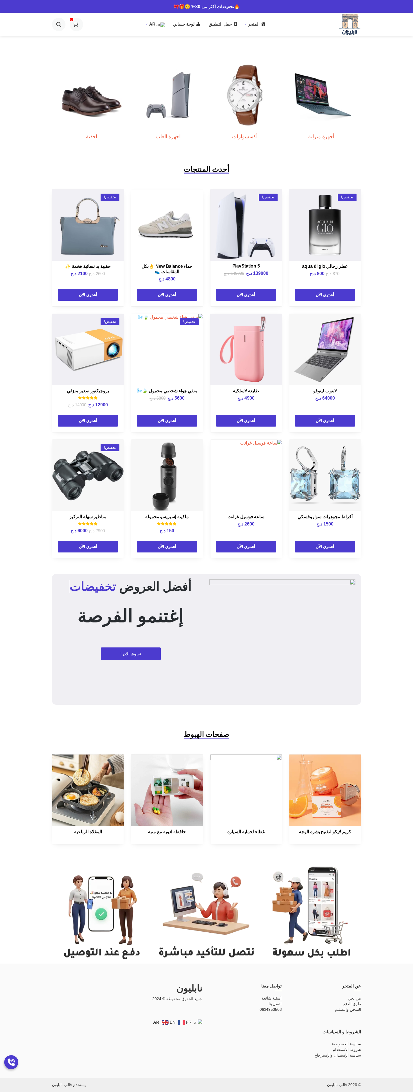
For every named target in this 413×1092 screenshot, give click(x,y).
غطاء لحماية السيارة (246, 831)
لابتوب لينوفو (325, 390)
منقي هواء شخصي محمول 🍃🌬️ (167, 390)
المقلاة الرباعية (88, 831)
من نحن (354, 998)
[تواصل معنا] (11, 1062)
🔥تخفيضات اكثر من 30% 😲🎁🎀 (206, 6)
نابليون (189, 988)
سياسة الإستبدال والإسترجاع (338, 1055)
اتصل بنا (275, 1004)
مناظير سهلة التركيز (88, 516)
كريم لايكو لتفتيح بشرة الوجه (325, 831)
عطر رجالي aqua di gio (325, 266)
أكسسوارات (245, 136)
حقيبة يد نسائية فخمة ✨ (87, 266)
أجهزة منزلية (321, 136)
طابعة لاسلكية (246, 390)
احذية (91, 136)
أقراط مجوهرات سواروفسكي (325, 516)
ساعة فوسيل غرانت (246, 516)
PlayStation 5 (246, 266)
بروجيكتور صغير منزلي (88, 390)
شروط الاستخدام (347, 1049)
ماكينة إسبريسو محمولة (167, 516)
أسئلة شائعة (272, 998)
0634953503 (271, 1009)
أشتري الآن (325, 295)
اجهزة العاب (168, 136)
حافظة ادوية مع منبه (167, 831)
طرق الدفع (352, 1004)
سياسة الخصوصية (346, 1044)
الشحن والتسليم (348, 1009)
